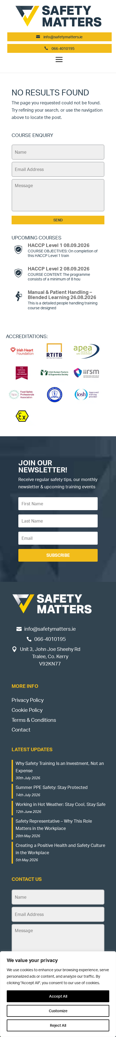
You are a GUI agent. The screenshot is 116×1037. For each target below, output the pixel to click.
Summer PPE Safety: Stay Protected (52, 787)
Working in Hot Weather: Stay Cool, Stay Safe (60, 804)
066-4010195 (62, 48)
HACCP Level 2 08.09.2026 (59, 269)
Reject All (58, 1025)
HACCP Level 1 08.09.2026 (59, 245)
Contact (21, 729)
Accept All (58, 996)
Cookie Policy (27, 710)
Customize (58, 1010)
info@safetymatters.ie (63, 37)
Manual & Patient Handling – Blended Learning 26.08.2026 (62, 294)
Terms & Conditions (34, 720)
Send (58, 220)
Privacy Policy (28, 700)
